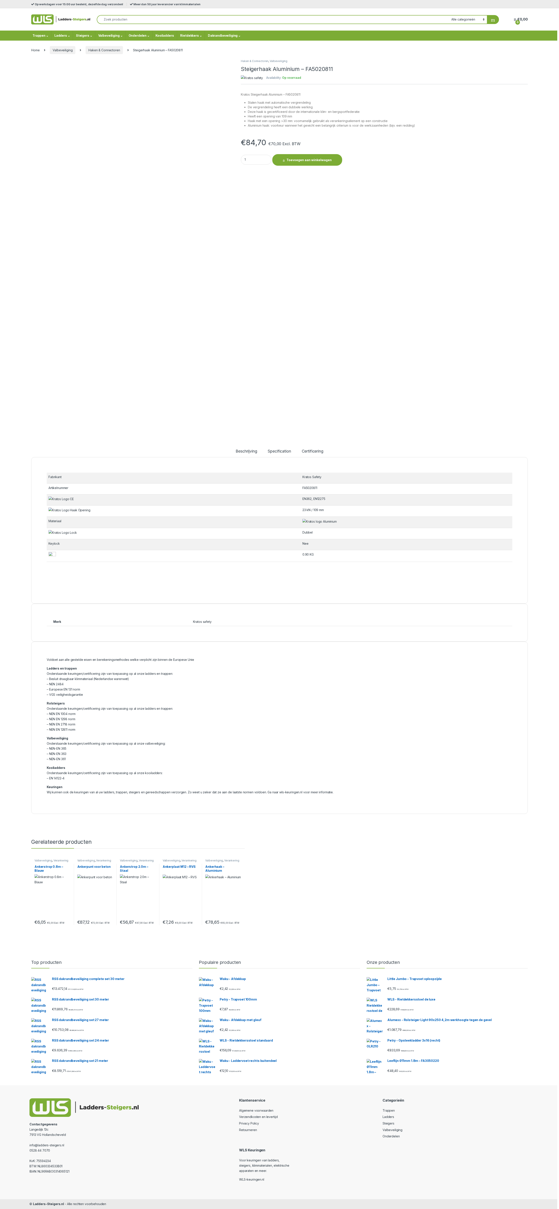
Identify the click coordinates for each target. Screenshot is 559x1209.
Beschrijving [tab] (246, 451)
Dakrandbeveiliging (223, 35)
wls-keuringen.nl (290, 792)
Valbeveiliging (109, 35)
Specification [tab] (279, 451)
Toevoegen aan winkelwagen (309, 160)
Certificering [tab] (312, 451)
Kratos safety (202, 621)
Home (35, 50)
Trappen (39, 35)
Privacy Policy (249, 1123)
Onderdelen (138, 35)
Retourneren (248, 1130)
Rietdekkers (189, 35)
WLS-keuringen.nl (251, 1179)
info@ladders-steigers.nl (46, 1145)
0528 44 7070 (39, 1150)
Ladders (60, 35)
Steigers (82, 35)
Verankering (60, 860)
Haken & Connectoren (104, 50)
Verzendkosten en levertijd (258, 1117)
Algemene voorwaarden (256, 1110)
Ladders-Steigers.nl (48, 1204)
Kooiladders (164, 35)
